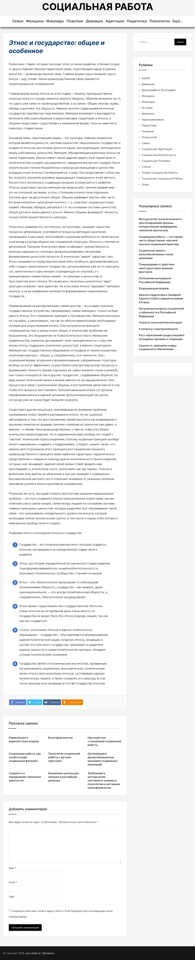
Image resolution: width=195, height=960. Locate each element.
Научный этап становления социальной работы (104, 741)
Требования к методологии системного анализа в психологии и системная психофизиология (104, 780)
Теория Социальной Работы (159, 172)
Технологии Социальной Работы (162, 178)
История (147, 107)
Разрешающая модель (154, 288)
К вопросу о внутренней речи (158, 328)
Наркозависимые (153, 119)
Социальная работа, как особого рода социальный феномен (25, 757)
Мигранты (148, 113)
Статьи (146, 166)
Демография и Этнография (159, 90)
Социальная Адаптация (157, 149)
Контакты (48, 953)
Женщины (35, 21)
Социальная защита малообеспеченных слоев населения (156, 254)
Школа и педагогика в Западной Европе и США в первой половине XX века (161, 298)
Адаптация (114, 21)
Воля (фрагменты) (60, 737)
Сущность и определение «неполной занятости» (25, 777)
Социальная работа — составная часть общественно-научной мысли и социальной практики (161, 240)
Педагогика (137, 21)
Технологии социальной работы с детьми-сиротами (64, 757)
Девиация (94, 21)
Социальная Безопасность (159, 154)
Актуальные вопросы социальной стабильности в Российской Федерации (161, 312)
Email (13, 882)
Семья (17, 21)
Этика (145, 184)
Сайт (11, 896)
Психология (159, 21)
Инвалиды (55, 21)
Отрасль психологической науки (160, 322)
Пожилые (74, 21)
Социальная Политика (156, 160)
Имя (12, 868)
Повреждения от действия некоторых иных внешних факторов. (156, 268)
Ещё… (178, 21)
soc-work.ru (33, 953)
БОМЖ (146, 78)
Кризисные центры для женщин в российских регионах (63, 777)
